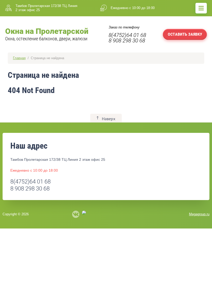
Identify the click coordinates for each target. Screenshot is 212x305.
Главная (19, 58)
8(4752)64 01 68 (127, 35)
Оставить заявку (185, 34)
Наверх (108, 118)
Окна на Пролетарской (46, 31)
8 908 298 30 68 (127, 40)
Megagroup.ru (199, 214)
